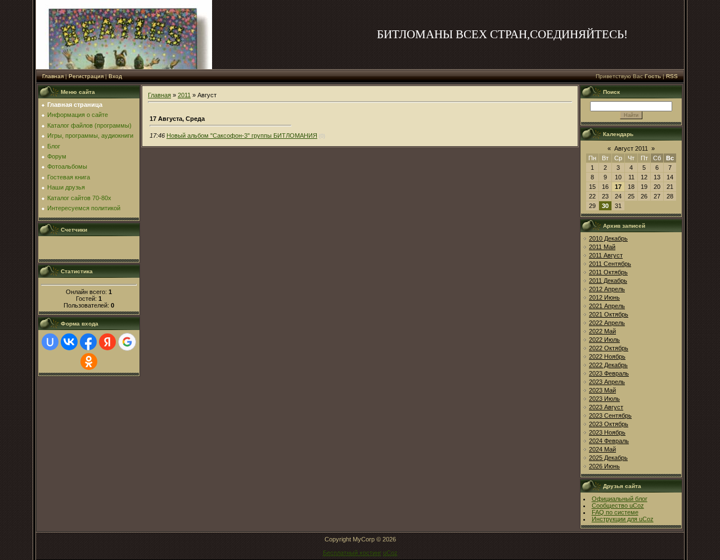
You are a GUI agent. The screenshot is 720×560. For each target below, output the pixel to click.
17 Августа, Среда (177, 118)
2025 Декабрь (608, 457)
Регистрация (86, 76)
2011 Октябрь (608, 272)
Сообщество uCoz (618, 505)
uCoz (390, 552)
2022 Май (602, 331)
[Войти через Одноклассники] (88, 361)
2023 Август (606, 407)
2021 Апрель (607, 305)
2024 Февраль (609, 440)
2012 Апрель (607, 289)
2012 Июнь (604, 297)
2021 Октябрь (608, 314)
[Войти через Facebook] (88, 341)
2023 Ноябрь (607, 432)
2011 (184, 95)
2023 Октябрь (608, 424)
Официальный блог (619, 498)
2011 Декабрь (608, 280)
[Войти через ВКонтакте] (69, 341)
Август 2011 (631, 148)
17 (618, 186)
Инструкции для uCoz (623, 519)
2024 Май (602, 449)
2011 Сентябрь (610, 263)
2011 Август (606, 255)
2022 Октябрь (608, 348)
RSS (672, 76)
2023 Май (602, 390)
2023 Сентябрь (610, 415)
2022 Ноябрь (607, 356)
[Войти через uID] (50, 341)
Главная (53, 76)
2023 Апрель (607, 381)
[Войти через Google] (127, 342)
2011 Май (602, 246)
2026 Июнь (604, 466)
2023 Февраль (609, 373)
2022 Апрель (607, 322)
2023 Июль (604, 398)
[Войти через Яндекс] (107, 341)
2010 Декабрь (608, 238)
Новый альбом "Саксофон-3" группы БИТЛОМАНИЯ (241, 135)
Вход (115, 76)
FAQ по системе (615, 512)
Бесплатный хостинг (352, 552)
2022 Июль (604, 339)
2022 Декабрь (608, 365)
